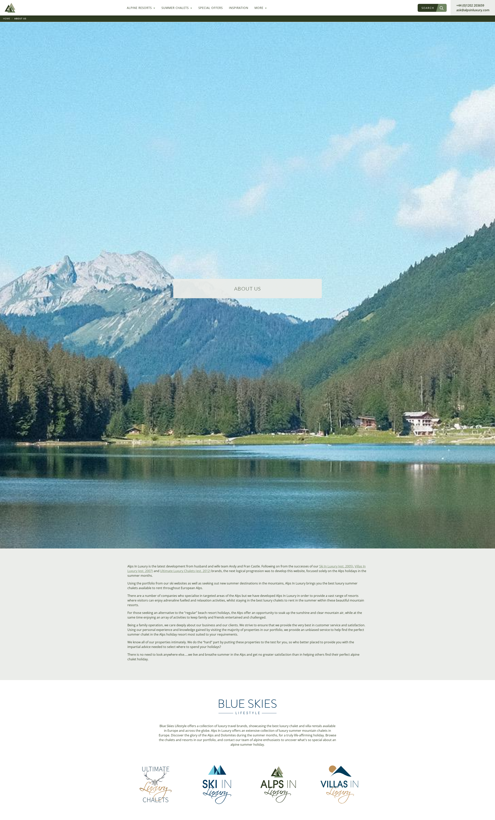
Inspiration (238, 8)
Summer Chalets (175, 8)
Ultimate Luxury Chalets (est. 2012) (185, 571)
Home (6, 18)
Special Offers (210, 8)
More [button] (259, 8)
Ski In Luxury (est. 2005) (336, 566)
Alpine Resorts (140, 8)
